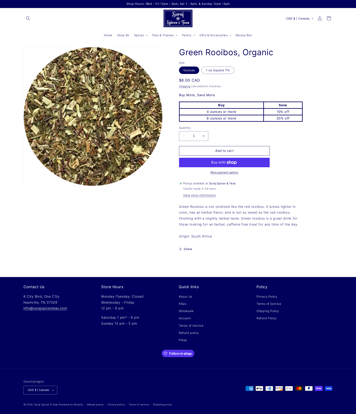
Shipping (184, 86)
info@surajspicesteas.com (45, 308)
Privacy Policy (266, 296)
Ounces (189, 70)
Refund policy (189, 332)
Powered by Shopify (71, 404)
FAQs (182, 303)
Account (185, 318)
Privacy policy (116, 404)
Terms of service (139, 404)
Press (183, 340)
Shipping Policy (267, 311)
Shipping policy (162, 404)
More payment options (224, 172)
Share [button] (188, 249)
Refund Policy (266, 318)
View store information (199, 195)
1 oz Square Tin (218, 70)
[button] (28, 18)
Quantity (185, 127)
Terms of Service (191, 325)
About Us (185, 296)
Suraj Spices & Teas (46, 404)
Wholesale (186, 311)
